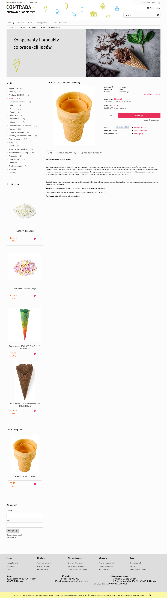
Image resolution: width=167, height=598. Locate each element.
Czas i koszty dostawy (76, 566)
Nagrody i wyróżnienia (138, 569)
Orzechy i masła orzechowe (20, 125)
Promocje (13, 173)
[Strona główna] (21, 9)
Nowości (12, 169)
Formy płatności (12, 563)
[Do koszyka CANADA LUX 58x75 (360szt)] (35, 484)
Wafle (11, 98)
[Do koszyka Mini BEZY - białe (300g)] (35, 239)
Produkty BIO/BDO (16, 95)
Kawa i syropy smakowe (19, 149)
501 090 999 (32, 2)
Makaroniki (13, 88)
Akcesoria (13, 156)
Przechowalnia (42, 569)
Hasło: (9, 520)
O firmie (132, 566)
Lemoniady (13, 115)
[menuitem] (12, 22)
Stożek (12, 109)
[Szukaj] (158, 15)
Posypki (12, 129)
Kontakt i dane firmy (137, 563)
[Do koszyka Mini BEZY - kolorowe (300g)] (35, 296)
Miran (115, 131)
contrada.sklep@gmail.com (16, 2)
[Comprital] (83, 53)
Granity (12, 146)
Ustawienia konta (43, 566)
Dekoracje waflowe (17, 102)
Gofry (11, 142)
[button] (138, 127)
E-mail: (9, 511)
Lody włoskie (14, 119)
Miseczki (13, 105)
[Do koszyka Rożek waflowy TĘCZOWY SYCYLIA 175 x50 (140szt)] (35, 354)
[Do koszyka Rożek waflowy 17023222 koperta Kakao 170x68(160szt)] (35, 411)
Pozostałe (13, 163)
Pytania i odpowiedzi (106, 563)
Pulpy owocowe (15, 139)
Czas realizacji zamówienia (78, 569)
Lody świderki (14, 122)
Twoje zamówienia (43, 563)
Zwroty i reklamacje (75, 563)
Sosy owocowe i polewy (18, 153)
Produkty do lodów (16, 132)
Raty (8, 569)
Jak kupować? (104, 569)
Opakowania (14, 159)
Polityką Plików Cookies (69, 595)
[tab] (50, 152)
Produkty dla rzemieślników (20, 136)
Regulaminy (11, 566)
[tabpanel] (103, 177)
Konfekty (12, 92)
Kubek (12, 112)
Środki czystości (15, 166)
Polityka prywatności (106, 566)
